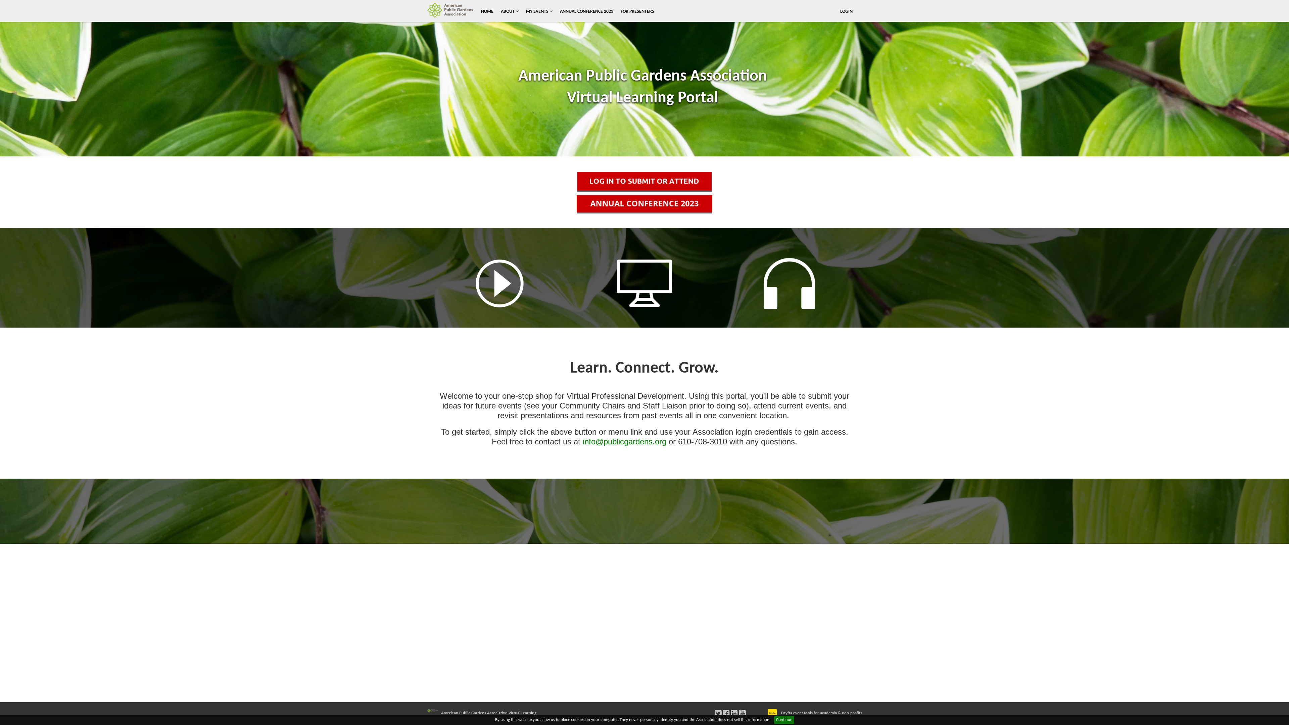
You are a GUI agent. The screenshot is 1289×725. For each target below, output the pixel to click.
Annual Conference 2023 (586, 11)
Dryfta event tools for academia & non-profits (821, 713)
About (508, 11)
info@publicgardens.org (624, 441)
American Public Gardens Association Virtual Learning (488, 713)
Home (487, 11)
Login (846, 11)
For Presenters (637, 11)
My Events (538, 11)
